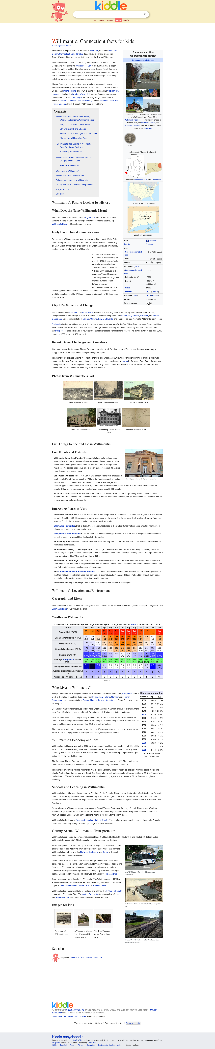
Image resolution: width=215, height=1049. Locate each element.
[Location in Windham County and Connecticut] (143, 165)
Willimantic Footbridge (133, 120)
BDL (87, 885)
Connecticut (156, 179)
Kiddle (54, 1045)
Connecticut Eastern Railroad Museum (76, 571)
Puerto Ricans (69, 90)
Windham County (141, 179)
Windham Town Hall (132, 125)
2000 (144, 742)
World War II (87, 312)
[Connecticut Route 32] (150, 303)
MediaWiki (92, 1042)
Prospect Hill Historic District (67, 533)
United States (77, 53)
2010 (137, 266)
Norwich (84, 852)
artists (125, 361)
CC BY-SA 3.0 (78, 1040)
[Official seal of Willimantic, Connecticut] (130, 137)
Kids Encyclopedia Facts (61, 45)
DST (135, 295)
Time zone (128, 291)
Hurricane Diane (111, 873)
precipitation (68, 659)
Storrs (133, 624)
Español (126, 20)
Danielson (93, 852)
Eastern (155, 291)
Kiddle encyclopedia (75, 1009)
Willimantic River (83, 65)
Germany (144, 315)
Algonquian (90, 217)
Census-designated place (143, 60)
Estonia (86, 318)
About (72, 1045)
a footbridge (76, 97)
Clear (140, 14)
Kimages (110, 20)
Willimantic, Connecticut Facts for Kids (69, 1016)
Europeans (127, 693)
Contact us (91, 1045)
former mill (148, 128)
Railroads (56, 324)
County (127, 244)
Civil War (73, 312)
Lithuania (109, 318)
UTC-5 (148, 291)
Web (94, 20)
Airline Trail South (114, 890)
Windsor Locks (99, 885)
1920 (144, 714)
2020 (144, 749)
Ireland (124, 315)
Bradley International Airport (72, 885)
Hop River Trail (62, 897)
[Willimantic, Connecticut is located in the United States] (143, 191)
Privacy (80, 1045)
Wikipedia (56, 1042)
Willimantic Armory (148, 122)
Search (145, 14)
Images (101, 20)
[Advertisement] (107, 30)
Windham (149, 244)
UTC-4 (148, 295)
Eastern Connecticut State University (76, 100)
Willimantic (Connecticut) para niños (86, 957)
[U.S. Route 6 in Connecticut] (147, 303)
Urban (127, 287)
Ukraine (93, 318)
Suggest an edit (133, 1023)
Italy (130, 315)
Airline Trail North (90, 894)
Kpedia (118, 20)
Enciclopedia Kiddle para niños (110, 1045)
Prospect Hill (61, 330)
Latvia (101, 318)
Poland (136, 315)
